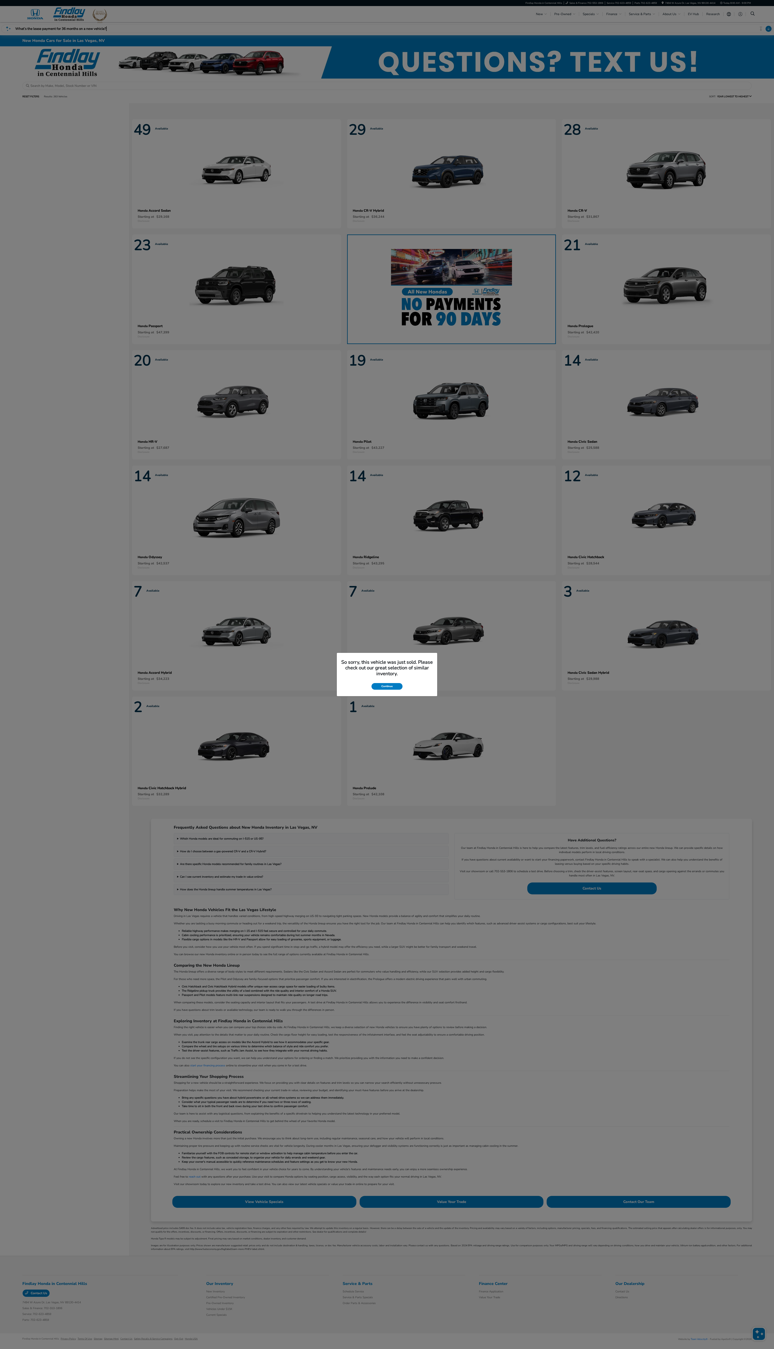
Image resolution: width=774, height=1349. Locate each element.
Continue (387, 686)
